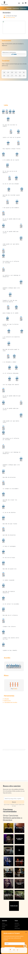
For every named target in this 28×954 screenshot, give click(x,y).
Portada (9, 8)
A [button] (4, 72)
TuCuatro (4, 4)
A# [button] (8, 72)
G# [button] (24, 75)
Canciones (16, 8)
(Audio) (15, 688)
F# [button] (16, 75)
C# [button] (20, 72)
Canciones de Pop (10, 17)
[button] (19, 3)
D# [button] (4, 75)
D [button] (23, 72)
